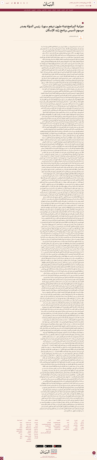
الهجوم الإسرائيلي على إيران (46, 432)
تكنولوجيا (34, 10)
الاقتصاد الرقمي (66, 425)
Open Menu (94, 2)
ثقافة (21, 425)
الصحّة (21, 427)
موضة (21, 422)
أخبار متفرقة (28, 441)
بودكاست (39, 10)
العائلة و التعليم (19, 431)
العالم (50, 427)
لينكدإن (82, 422)
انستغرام (82, 425)
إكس (83, 420)
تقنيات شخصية (57, 429)
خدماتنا (76, 422)
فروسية (29, 431)
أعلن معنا (75, 423)
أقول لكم (36, 437)
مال (68, 424)
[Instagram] (18, 3)
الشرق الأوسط (48, 425)
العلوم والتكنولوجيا (56, 422)
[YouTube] (15, 3)
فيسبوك (82, 423)
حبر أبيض (36, 429)
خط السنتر (36, 432)
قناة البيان (44, 10)
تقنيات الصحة (57, 424)
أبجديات (36, 425)
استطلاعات (29, 439)
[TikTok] (12, 3)
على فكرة (36, 431)
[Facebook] (27, 3)
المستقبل (67, 427)
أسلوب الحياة (19, 420)
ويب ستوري (48, 431)
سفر (21, 434)
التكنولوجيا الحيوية (56, 425)
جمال (21, 424)
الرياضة (49, 10)
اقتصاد (63, 10)
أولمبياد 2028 (28, 429)
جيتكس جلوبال (66, 429)
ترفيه (21, 436)
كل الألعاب (29, 432)
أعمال (68, 422)
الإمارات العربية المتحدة (46, 424)
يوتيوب (82, 427)
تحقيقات (29, 437)
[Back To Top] (95, 456)
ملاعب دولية (29, 425)
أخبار (67, 10)
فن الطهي (20, 432)
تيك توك (82, 428)
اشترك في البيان (75, 426)
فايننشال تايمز (27, 10)
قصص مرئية (48, 429)
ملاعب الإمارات (28, 422)
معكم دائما (36, 427)
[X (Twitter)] (24, 3)
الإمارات (58, 10)
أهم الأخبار (49, 422)
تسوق (21, 437)
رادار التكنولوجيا (57, 427)
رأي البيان (36, 422)
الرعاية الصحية (19, 429)
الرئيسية (71, 10)
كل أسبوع (36, 434)
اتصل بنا (75, 420)
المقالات (54, 10)
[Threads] (21, 3)
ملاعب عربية (28, 424)
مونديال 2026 (28, 427)
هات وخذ (36, 436)
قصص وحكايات (28, 436)
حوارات (29, 434)
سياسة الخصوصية (75, 429)
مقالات (36, 424)
